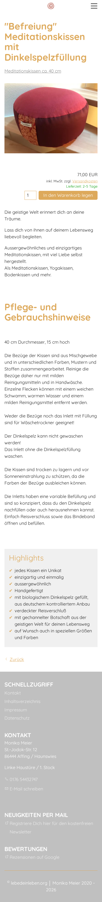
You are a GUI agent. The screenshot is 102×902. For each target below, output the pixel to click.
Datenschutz (17, 718)
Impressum (15, 710)
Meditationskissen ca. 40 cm (32, 71)
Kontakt (12, 693)
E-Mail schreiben (26, 789)
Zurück (17, 659)
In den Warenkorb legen (68, 195)
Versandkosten (85, 181)
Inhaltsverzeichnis (22, 701)
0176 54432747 (24, 779)
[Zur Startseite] (51, 6)
